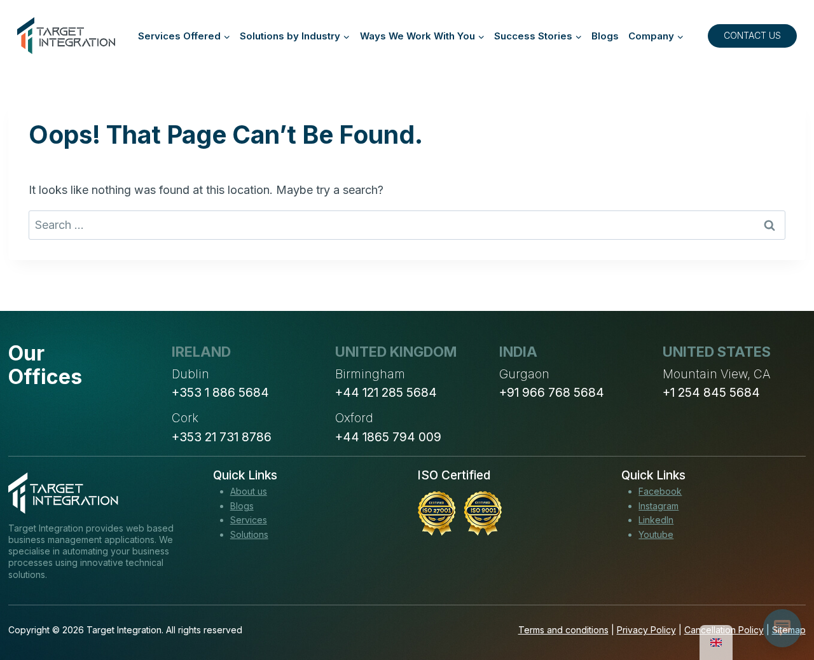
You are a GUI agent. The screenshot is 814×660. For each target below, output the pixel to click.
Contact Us (752, 35)
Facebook (660, 491)
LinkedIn (655, 519)
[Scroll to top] (780, 603)
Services (248, 519)
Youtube (655, 534)
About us (248, 491)
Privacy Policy (646, 629)
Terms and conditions (563, 629)
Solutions (249, 534)
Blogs (605, 36)
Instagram (658, 505)
